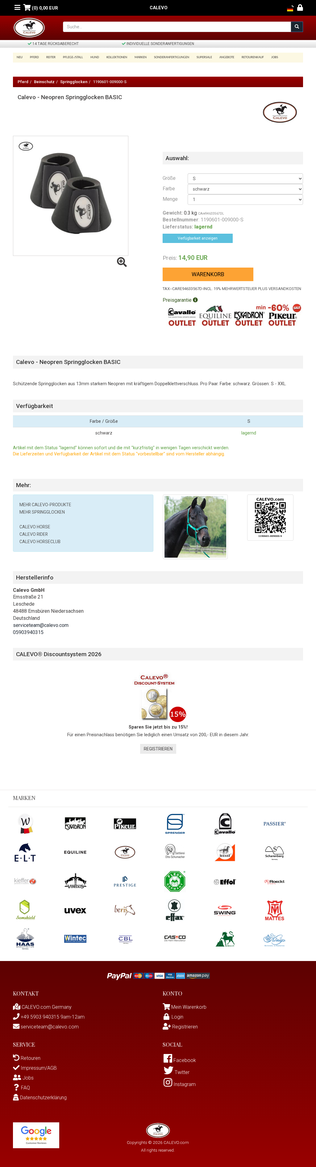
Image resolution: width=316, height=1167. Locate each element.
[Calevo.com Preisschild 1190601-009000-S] (270, 517)
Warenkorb (208, 274)
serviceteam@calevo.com (41, 625)
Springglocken (73, 81)
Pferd (23, 81)
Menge (170, 199)
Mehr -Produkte (45, 504)
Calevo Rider (33, 534)
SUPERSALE (204, 57)
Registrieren (158, 748)
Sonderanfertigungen (171, 57)
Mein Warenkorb (188, 1007)
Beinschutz (44, 81)
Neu (20, 57)
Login (177, 1017)
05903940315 (28, 632)
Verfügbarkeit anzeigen (198, 238)
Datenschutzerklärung (43, 1097)
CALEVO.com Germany (46, 1007)
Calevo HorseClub (39, 541)
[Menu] (17, 8)
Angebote (226, 57)
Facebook (184, 1060)
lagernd (248, 432)
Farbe (169, 189)
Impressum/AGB (38, 1068)
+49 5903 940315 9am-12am (52, 1017)
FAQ (25, 1088)
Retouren (29, 1058)
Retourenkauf (253, 57)
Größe (169, 178)
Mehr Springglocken (42, 512)
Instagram (184, 1084)
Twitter (181, 1072)
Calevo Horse (34, 526)
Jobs (274, 57)
